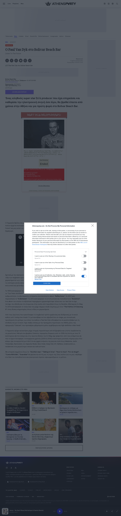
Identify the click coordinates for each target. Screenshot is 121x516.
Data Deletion (50, 290)
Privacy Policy (71, 290)
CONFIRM (46, 283)
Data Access (60, 290)
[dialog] (60, 258)
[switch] (83, 256)
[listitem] (60, 252)
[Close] (93, 226)
